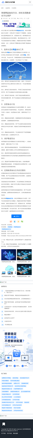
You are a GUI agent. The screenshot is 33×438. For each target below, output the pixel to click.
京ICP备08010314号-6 (11, 430)
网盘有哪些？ (7, 314)
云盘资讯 (7, 8)
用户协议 (9, 433)
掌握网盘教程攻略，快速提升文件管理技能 (9, 276)
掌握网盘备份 (17, 227)
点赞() (17, 216)
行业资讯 (14, 8)
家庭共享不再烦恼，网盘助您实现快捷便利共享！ (17, 295)
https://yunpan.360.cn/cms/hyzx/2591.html (19, 235)
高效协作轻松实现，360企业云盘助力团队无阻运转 (18, 311)
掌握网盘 (10, 227)
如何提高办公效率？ (9, 318)
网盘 (14, 49)
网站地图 (15, 433)
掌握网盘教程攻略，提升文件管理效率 (24, 261)
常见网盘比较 (8, 324)
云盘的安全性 (8, 321)
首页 (2, 8)
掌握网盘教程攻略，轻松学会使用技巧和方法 (9, 261)
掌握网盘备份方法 (6, 229)
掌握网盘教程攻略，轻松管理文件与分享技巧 (24, 276)
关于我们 (3, 433)
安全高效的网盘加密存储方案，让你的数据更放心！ (18, 298)
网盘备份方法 (20, 30)
